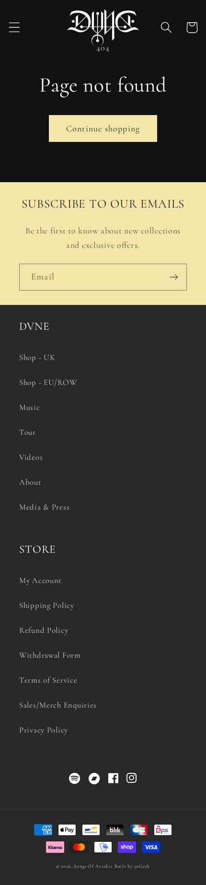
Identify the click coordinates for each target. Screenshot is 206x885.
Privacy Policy (43, 730)
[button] (14, 27)
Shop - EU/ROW (48, 382)
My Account (40, 580)
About (30, 482)
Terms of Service (48, 680)
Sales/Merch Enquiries (58, 705)
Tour (27, 432)
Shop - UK (37, 357)
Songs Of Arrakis (93, 866)
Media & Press (44, 507)
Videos (31, 457)
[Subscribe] (173, 277)
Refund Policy (43, 630)
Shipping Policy (46, 605)
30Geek (142, 866)
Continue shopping (103, 128)
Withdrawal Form (50, 655)
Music (29, 407)
